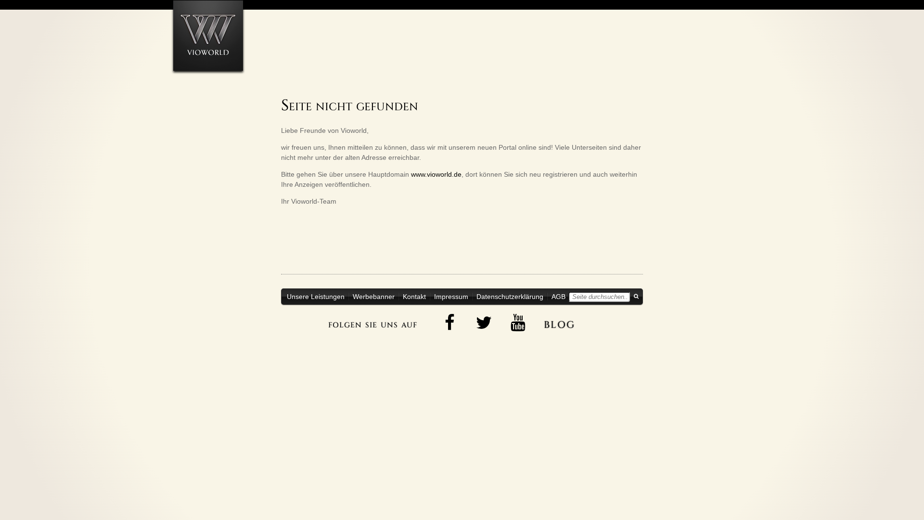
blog (559, 323)
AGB (558, 296)
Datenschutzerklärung (509, 296)
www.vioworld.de (436, 174)
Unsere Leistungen (316, 296)
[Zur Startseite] (208, 35)
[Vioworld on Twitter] (484, 322)
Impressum (451, 296)
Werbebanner (374, 296)
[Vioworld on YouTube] (518, 322)
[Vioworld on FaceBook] (450, 322)
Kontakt (414, 296)
